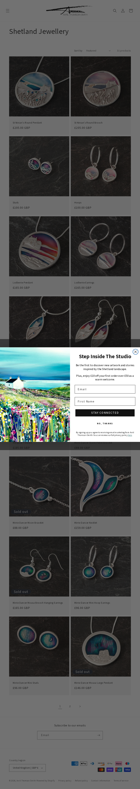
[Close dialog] (135, 351)
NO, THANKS (105, 423)
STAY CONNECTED (105, 413)
